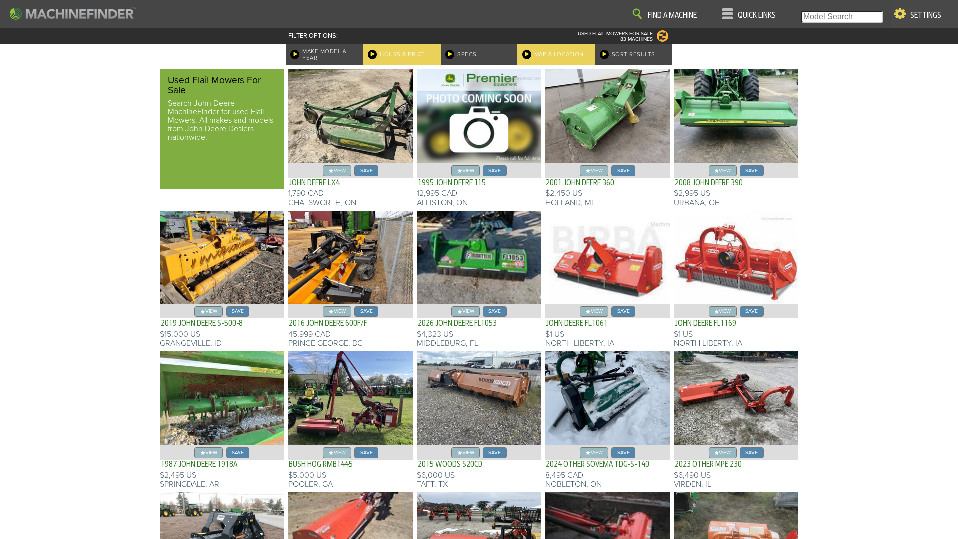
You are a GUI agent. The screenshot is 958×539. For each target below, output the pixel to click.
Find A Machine (672, 15)
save (366, 170)
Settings (925, 15)
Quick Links (757, 15)
